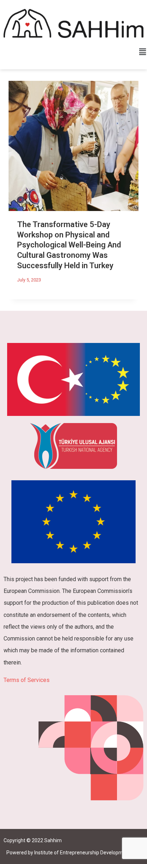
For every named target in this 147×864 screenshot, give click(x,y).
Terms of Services (27, 680)
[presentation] (73, 146)
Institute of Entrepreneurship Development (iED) (88, 852)
